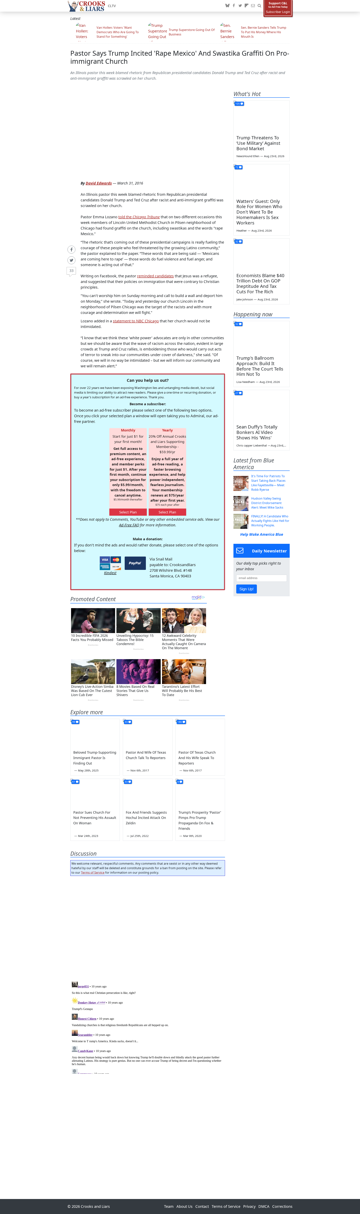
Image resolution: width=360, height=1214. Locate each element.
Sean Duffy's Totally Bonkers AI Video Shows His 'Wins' (256, 432)
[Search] (259, 6)
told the (139, 216)
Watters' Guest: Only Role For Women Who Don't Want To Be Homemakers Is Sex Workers (259, 212)
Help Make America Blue (261, 534)
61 (73, 781)
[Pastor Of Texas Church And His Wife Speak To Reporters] (200, 733)
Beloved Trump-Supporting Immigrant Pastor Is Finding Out (94, 757)
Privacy (249, 1206)
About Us (184, 1206)
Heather (241, 230)
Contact (202, 1206)
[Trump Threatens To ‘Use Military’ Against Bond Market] (262, 116)
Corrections (282, 1206)
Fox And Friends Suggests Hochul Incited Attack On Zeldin (146, 817)
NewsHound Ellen (247, 156)
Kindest (110, 572)
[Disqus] (147, 1027)
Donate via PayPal (135, 563)
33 (71, 270)
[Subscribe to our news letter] (253, 6)
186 (179, 722)
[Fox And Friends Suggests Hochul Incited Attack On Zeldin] (147, 793)
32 (236, 241)
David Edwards (99, 183)
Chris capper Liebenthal (251, 445)
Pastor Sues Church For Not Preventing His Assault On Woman (94, 817)
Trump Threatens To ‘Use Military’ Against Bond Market (258, 143)
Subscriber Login (278, 12)
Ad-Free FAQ (129, 524)
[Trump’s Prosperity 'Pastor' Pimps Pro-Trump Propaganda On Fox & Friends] (200, 793)
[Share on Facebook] (71, 250)
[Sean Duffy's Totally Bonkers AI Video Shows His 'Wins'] (262, 406)
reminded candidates (155, 275)
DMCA (263, 1206)
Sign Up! (246, 589)
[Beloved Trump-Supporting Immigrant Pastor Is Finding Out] (95, 733)
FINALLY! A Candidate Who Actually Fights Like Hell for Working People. (270, 520)
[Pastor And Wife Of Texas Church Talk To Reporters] (147, 733)
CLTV (112, 6)
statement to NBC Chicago (136, 320)
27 (236, 393)
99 (73, 722)
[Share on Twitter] (71, 260)
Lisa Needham (245, 382)
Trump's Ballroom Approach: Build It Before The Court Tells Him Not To (259, 366)
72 (236, 167)
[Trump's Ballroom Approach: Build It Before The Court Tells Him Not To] (262, 337)
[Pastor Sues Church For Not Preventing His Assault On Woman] (95, 793)
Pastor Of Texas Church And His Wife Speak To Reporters (197, 757)
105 (237, 103)
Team (169, 1206)
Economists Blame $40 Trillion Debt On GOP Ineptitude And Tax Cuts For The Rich (260, 283)
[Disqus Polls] (148, 927)
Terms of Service (92, 872)
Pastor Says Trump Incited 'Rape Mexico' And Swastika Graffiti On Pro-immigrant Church (179, 57)
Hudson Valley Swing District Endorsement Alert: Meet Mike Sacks (267, 502)
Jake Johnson (244, 299)
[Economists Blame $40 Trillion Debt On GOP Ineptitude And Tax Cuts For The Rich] (262, 254)
